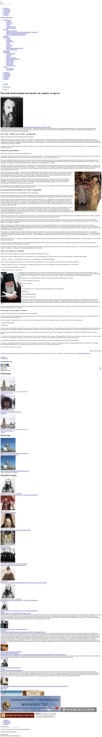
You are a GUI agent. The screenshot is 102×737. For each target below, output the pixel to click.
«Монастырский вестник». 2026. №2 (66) (11, 651)
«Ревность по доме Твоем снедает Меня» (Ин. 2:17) (14, 565)
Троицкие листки (11, 26)
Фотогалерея (10, 69)
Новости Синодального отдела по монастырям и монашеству (22, 32)
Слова (8, 25)
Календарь (6, 13)
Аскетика (9, 55)
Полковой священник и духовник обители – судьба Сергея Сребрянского (19, 495)
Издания (9, 47)
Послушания (10, 64)
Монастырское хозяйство (13, 59)
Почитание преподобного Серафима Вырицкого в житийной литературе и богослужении (24, 582)
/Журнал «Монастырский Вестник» (10, 653)
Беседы (8, 42)
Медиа (5, 67)
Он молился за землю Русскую (8, 512)
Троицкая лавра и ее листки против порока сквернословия (16, 530)
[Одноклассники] (3, 365)
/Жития (2, 612)
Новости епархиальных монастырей (16, 34)
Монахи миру (10, 63)
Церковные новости (12, 30)
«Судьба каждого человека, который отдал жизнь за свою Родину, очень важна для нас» (23, 632)
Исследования (10, 60)
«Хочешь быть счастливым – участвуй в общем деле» (14, 629)
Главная (6, 84)
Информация (7, 9)
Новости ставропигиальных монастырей (17, 33)
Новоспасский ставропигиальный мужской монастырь (15, 453)
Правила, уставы (11, 65)
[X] (8, 365)
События (9, 21)
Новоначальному (11, 53)
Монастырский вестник (7, 17)
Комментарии (10, 41)
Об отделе (6, 8)
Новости (6, 29)
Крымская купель (5, 547)
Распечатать (4, 357)
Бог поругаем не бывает (7, 393)
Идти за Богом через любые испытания (11, 667)
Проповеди (9, 22)
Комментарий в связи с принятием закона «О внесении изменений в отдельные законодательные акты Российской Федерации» (33, 654)
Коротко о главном (11, 28)
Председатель (7, 11)
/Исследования (4, 687)
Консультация (10, 61)
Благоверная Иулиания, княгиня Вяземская (12, 670)
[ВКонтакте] (1, 365)
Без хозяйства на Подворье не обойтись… (11, 412)
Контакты (6, 15)
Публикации (7, 37)
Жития (8, 56)
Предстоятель (7, 20)
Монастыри (7, 51)
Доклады (9, 24)
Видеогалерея (10, 68)
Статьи (8, 38)
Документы (6, 12)
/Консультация (4, 658)
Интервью (9, 40)
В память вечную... (11, 57)
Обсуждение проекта (12, 49)
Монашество (7, 52)
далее (6, 734)
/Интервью (3, 413)
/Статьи (2, 394)
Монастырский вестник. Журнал (15, 48)
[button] (100, 368)
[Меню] (1, 2)
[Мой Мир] (6, 365)
